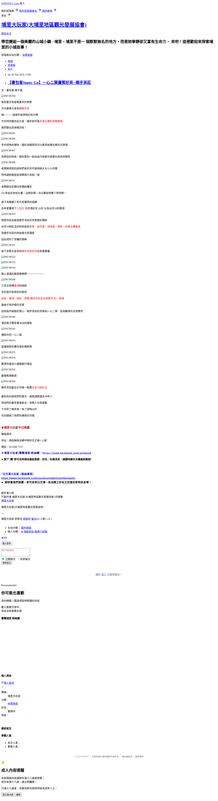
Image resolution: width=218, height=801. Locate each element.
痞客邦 (27, 519)
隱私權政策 (127, 756)
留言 (33, 519)
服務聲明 (139, 756)
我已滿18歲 (8, 794)
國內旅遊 (26, 527)
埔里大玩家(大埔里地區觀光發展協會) (43, 25)
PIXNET (85, 756)
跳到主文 (6, 33)
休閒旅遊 (27, 55)
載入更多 (7, 543)
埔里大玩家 (7, 500)
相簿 (10, 61)
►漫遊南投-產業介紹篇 (34, 531)
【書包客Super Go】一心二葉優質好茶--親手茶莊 (49, 82)
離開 (18, 794)
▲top (4, 537)
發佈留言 (7, 563)
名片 (10, 69)
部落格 (11, 65)
